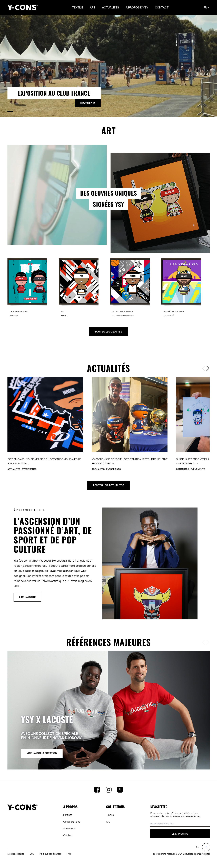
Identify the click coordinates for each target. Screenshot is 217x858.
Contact (68, 838)
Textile (110, 818)
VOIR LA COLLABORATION (42, 756)
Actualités (69, 831)
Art (108, 824)
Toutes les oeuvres (108, 334)
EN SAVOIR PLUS (87, 103)
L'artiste (67, 818)
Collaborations (71, 824)
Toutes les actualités (108, 488)
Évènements (29, 472)
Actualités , (14, 472)
